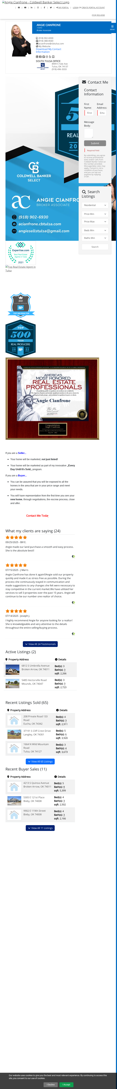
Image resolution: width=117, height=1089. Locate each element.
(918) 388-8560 (46, 40)
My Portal (63, 7)
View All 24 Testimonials (42, 644)
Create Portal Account (93, 7)
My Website (44, 46)
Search (95, 246)
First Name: (88, 105)
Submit (95, 143)
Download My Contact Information (48, 50)
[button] (112, 28)
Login (75, 7)
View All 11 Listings (42, 828)
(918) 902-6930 (98, 15)
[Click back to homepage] (34, 2)
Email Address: (102, 105)
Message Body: (89, 123)
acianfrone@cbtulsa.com (51, 43)
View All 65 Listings (42, 761)
